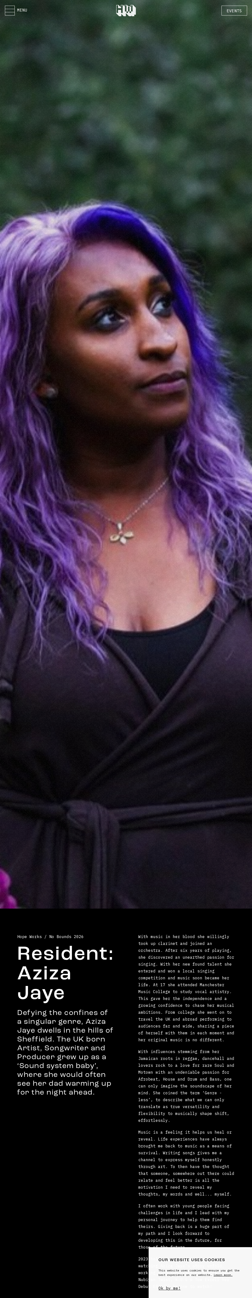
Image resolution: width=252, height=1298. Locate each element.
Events (234, 10)
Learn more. (223, 1275)
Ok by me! (169, 1288)
